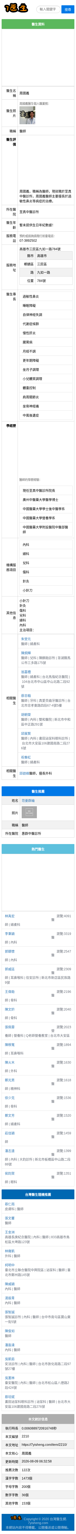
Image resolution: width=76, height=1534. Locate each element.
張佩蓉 (10, 1027)
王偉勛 (10, 991)
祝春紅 (26, 757)
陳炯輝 (26, 653)
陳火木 (10, 1062)
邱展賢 (26, 733)
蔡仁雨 (10, 1204)
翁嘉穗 (26, 672)
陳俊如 (10, 1331)
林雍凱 (10, 1251)
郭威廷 (10, 969)
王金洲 (10, 1232)
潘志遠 (10, 1151)
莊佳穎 (10, 1133)
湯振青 (10, 1298)
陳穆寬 (10, 1045)
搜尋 (68, 9)
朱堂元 (26, 639)
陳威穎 (10, 1284)
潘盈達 (10, 1345)
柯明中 (10, 1265)
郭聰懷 (10, 951)
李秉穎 (10, 934)
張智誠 (10, 1312)
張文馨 (10, 1218)
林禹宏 (10, 916)
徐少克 (10, 1098)
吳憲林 (10, 1378)
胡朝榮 (26, 714)
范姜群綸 (28, 800)
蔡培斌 (10, 1397)
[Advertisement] (38, 57)
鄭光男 (10, 1080)
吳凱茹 (10, 1359)
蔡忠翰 (26, 695)
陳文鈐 (10, 1009)
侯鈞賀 (10, 1173)
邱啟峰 (24, 773)
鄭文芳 (10, 1115)
